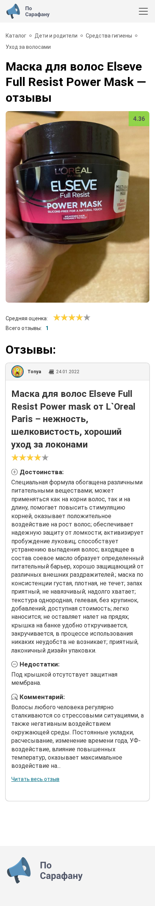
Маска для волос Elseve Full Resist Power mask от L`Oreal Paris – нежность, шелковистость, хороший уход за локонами (73, 419)
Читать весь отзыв (35, 779)
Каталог (16, 36)
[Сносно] (60, 317)
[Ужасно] (57, 317)
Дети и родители (56, 36)
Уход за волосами (28, 47)
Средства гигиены (109, 36)
